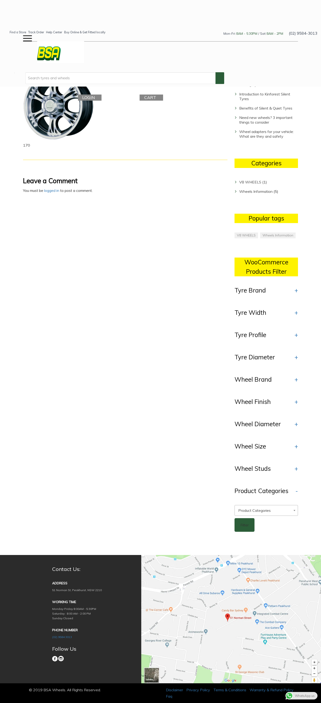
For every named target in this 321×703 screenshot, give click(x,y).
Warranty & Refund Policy (272, 690)
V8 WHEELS (250, 182)
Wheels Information (256, 191)
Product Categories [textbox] (254, 510)
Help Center (54, 32)
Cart (150, 97)
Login (88, 97)
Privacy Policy (198, 690)
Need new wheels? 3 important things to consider (266, 120)
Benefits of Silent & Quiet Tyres (265, 108)
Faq (169, 696)
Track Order (36, 32)
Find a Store (18, 32)
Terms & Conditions (229, 690)
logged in (51, 190)
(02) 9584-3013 (303, 33)
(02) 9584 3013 (62, 637)
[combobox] (266, 510)
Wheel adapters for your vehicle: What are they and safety (266, 134)
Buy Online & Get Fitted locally (85, 32)
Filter (244, 525)
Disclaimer (174, 690)
